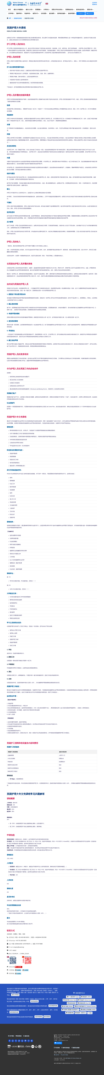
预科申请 (19, 13)
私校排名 (69, 9)
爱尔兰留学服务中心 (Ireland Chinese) (86, 1006)
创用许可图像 (65, 1054)
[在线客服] (18, 967)
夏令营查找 (47, 1016)
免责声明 (57, 1054)
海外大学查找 (15, 994)
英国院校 (37, 9)
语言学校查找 (38, 1016)
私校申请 (27, 13)
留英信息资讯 (80, 9)
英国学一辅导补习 (81, 1012)
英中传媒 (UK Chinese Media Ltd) (73, 1058)
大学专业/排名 (57, 9)
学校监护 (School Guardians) (86, 1000)
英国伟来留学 (72, 1003)
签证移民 (51, 13)
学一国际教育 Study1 (73, 996)
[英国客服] (18, 973)
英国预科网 (70, 1012)
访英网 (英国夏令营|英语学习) (71, 1009)
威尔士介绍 (29, 9)
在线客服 (58, 1043)
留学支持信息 (66, 1047)
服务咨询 (90, 13)
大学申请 (10, 13)
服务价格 (26, 1036)
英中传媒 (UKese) (68, 1006)
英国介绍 (89, 9)
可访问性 (57, 1047)
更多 (90, 1013)
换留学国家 (71, 13)
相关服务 (61, 13)
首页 (9, 9)
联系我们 (19, 1036)
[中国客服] (18, 970)
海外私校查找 (34, 1001)
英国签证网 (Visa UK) (84, 1003)
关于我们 (11, 1036)
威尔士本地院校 (18, 9)
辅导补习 (35, 13)
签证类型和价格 (53, 1005)
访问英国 (43, 13)
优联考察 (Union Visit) (70, 1000)
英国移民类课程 (18, 18)
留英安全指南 (75, 1047)
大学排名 (46, 9)
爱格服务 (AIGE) (86, 996)
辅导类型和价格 (14, 1012)
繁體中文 (81, 13)
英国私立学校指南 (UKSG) (89, 1009)
